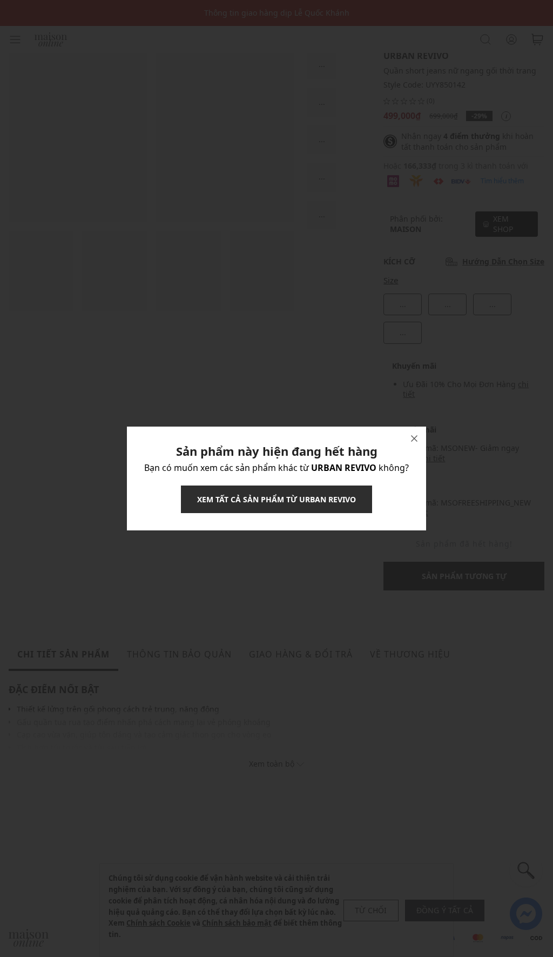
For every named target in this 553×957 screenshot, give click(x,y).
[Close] (414, 438)
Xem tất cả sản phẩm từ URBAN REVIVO (276, 499)
